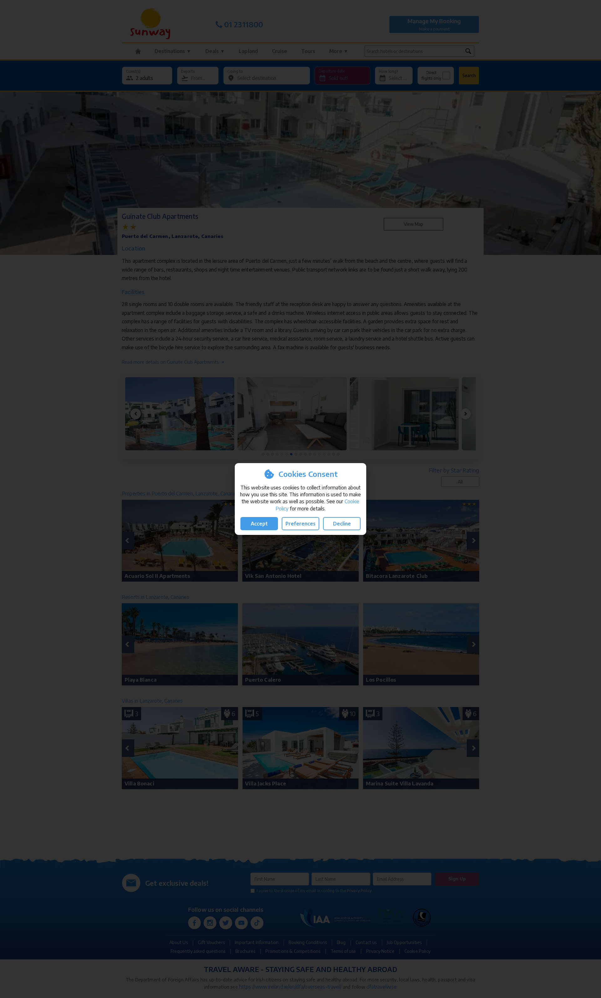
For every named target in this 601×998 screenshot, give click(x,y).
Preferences (300, 523)
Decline (342, 523)
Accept (259, 523)
